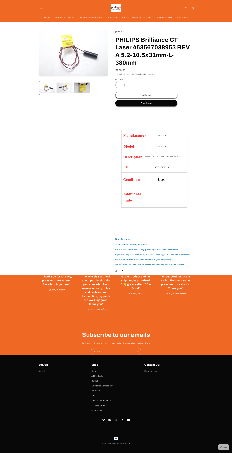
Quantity (119, 79)
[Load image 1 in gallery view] (47, 88)
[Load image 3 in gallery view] (82, 88)
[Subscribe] (138, 351)
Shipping (131, 74)
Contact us (96, 410)
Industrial (95, 391)
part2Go (111, 443)
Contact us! (150, 371)
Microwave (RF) (98, 405)
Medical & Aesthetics (101, 401)
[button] (42, 8)
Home (94, 371)
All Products (97, 376)
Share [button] (121, 271)
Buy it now (146, 103)
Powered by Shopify (122, 443)
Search (42, 371)
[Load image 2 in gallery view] (65, 88)
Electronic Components (102, 386)
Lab (93, 396)
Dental (94, 381)
